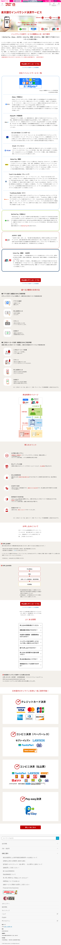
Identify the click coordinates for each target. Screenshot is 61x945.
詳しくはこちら (30, 827)
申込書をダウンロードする (30, 64)
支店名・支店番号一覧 (8, 926)
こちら (15, 550)
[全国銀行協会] (30, 893)
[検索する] (57, 838)
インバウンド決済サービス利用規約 (30, 67)
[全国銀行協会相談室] (30, 899)
